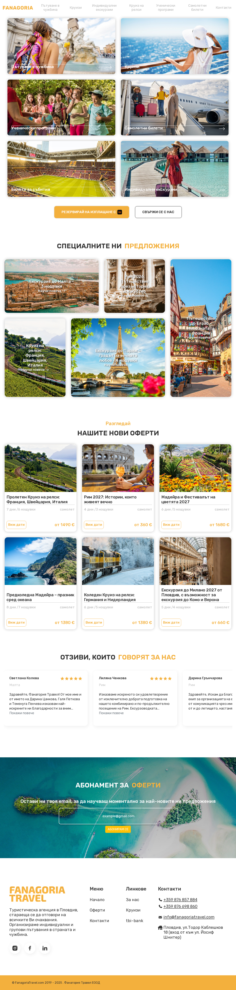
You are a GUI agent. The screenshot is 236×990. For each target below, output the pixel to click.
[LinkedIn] (44, 948)
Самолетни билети (197, 8)
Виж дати (16, 525)
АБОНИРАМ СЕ (118, 829)
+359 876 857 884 (180, 899)
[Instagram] (15, 948)
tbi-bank (134, 920)
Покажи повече (21, 713)
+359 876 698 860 (180, 906)
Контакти (223, 8)
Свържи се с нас (158, 212)
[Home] (18, 8)
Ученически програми (165, 8)
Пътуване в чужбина (50, 8)
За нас (132, 899)
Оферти (97, 910)
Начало (97, 899)
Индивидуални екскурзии (104, 8)
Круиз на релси (136, 8)
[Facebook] (29, 948)
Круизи (76, 8)
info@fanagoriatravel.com (189, 917)
